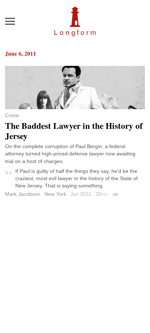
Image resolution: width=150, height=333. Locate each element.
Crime (12, 115)
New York (55, 194)
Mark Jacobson (22, 194)
